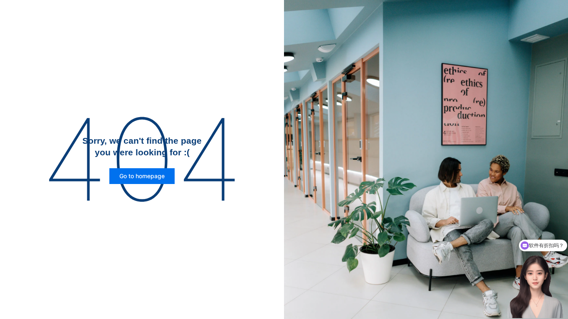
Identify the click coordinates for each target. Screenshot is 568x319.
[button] (142, 176)
